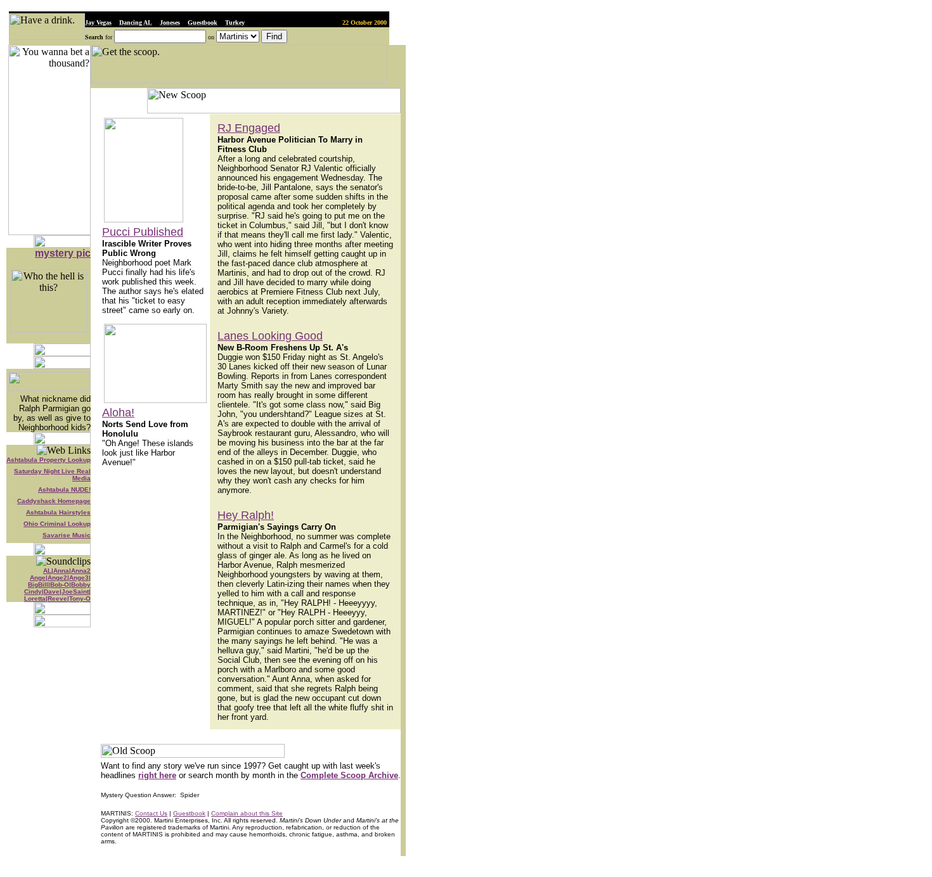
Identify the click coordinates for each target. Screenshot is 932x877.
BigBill (38, 584)
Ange (38, 577)
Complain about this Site (247, 813)
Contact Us (151, 813)
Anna (61, 570)
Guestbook (189, 813)
